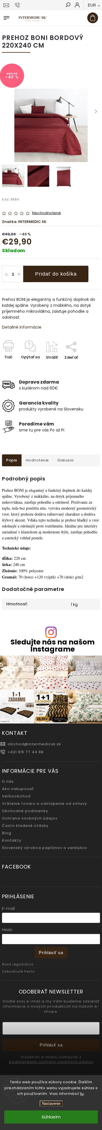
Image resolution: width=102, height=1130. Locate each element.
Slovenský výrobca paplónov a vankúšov (44, 847)
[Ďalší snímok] (96, 111)
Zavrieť (84, 367)
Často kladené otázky (25, 825)
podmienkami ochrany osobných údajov (51, 1062)
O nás (8, 781)
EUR (92, 5)
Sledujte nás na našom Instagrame (52, 646)
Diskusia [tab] (66, 460)
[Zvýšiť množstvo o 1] (19, 274)
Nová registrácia (17, 964)
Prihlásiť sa (51, 952)
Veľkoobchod (16, 796)
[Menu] (6, 16)
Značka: (24, 221)
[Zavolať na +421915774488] (18, 5)
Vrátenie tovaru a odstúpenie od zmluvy (44, 803)
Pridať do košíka (56, 274)
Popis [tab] (11, 460)
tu (82, 1093)
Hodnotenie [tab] (37, 460)
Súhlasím (51, 1117)
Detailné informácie (21, 327)
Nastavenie (51, 1103)
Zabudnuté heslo (18, 971)
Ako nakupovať (18, 788)
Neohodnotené (46, 213)
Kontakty (11, 840)
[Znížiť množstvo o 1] (6, 274)
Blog (6, 833)
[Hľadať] (67, 5)
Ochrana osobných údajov (30, 818)
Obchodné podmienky (25, 810)
